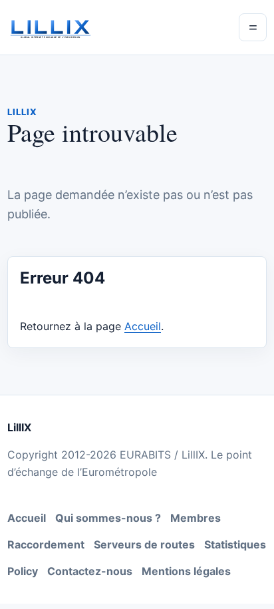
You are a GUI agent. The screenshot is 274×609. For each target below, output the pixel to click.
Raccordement (45, 544)
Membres (195, 517)
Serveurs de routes (144, 544)
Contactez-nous (89, 571)
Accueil (142, 326)
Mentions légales (186, 571)
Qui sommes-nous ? (108, 517)
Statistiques (235, 544)
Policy (22, 571)
